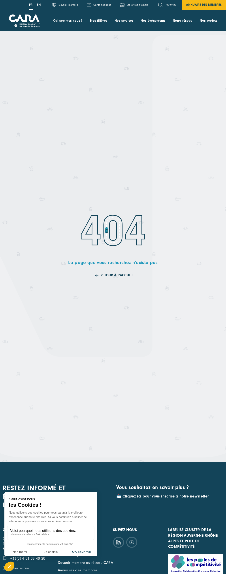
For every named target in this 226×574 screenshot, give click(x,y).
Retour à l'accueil (117, 275)
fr (31, 5)
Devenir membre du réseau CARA (85, 563)
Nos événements (153, 20)
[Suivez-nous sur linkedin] (118, 542)
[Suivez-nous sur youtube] (131, 542)
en (39, 5)
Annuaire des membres (204, 5)
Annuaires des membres (78, 570)
